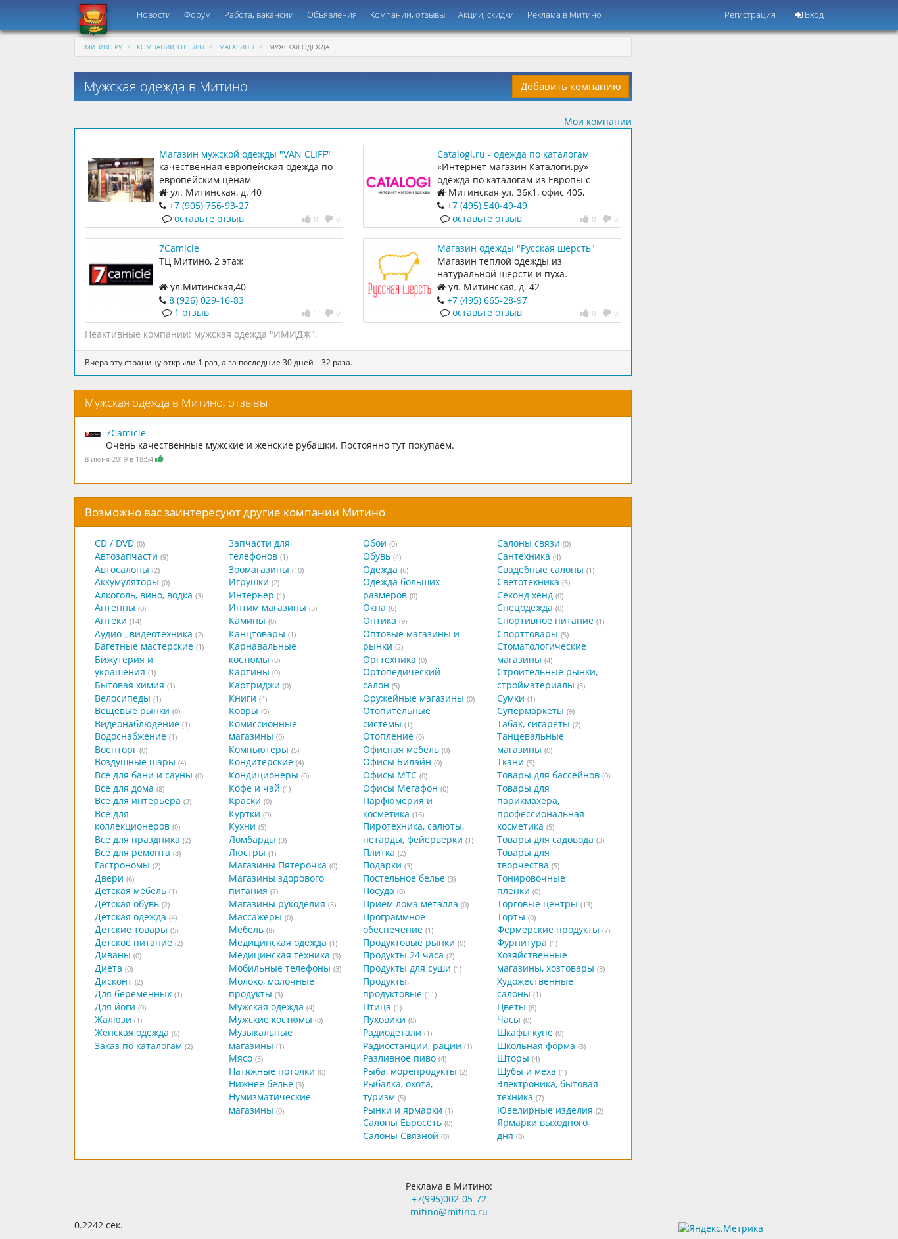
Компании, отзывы (407, 14)
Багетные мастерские (144, 646)
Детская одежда (130, 917)
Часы (509, 1019)
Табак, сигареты (533, 723)
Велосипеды (123, 698)
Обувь (376, 556)
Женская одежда (132, 1032)
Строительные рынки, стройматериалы (547, 678)
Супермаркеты (530, 710)
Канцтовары (257, 633)
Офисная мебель (401, 749)
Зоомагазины (259, 569)
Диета (108, 968)
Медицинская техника (279, 955)
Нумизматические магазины (270, 1103)
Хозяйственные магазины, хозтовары (545, 961)
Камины (247, 620)
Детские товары (131, 929)
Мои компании (598, 121)
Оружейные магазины (413, 698)
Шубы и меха (526, 1071)
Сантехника (523, 556)
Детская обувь (127, 903)
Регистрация (750, 14)
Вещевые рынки (132, 710)
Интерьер (251, 595)
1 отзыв (191, 312)
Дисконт (113, 981)
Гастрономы (122, 865)
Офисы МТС (390, 775)
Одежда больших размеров (401, 588)
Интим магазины (267, 607)
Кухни (242, 826)
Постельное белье (404, 878)
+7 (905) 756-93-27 (209, 205)
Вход (813, 14)
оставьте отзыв (209, 218)
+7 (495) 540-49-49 (487, 205)
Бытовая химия (129, 685)
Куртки (244, 813)
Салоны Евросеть (402, 1122)
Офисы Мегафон (400, 788)
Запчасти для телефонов (259, 549)
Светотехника (528, 581)
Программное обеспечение (394, 923)
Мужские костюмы (270, 1019)
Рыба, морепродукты (410, 1071)
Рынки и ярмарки (402, 1110)
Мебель (246, 929)
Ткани (510, 761)
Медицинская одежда (278, 942)
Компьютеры (259, 749)
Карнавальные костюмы (262, 652)
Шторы (513, 1058)
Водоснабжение (130, 736)
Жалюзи (113, 1019)
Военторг (116, 749)
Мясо (240, 1058)
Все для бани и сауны (144, 775)
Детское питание (133, 942)
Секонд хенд (525, 595)
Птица (377, 1007)
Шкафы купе (525, 1032)
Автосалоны (122, 569)
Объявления (332, 14)
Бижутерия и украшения (124, 666)
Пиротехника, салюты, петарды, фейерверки (413, 832)
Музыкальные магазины (261, 1039)
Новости (154, 14)
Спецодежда (525, 607)
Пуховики (384, 1019)
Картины (249, 671)
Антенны (115, 607)
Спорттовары (527, 633)
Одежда (380, 569)
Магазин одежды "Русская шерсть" (516, 248)
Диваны (113, 955)
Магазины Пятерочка (278, 865)
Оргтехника (389, 659)
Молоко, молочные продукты (271, 988)
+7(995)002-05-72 (449, 1198)
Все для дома (124, 788)
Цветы (511, 1007)
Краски (245, 800)
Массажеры (255, 917)
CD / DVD (114, 543)
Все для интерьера (138, 800)
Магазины (236, 46)
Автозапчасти (126, 556)
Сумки (511, 698)
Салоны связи (528, 543)
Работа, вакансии (259, 14)
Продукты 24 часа (403, 955)
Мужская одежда (266, 1007)
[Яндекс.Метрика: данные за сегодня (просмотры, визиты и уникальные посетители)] (720, 1228)
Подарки (382, 865)
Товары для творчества (523, 859)
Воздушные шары (135, 761)
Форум (197, 14)
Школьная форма (536, 1045)
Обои (375, 543)
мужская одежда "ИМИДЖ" (254, 334)
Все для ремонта (132, 852)
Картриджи (254, 685)
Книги (242, 698)
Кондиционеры (263, 775)
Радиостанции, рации (412, 1045)
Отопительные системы (397, 717)
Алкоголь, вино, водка (144, 595)
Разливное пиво (399, 1058)
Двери (109, 878)
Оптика (379, 620)
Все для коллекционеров (132, 820)
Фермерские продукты (548, 929)
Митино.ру (103, 46)
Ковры (243, 710)
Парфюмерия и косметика (398, 807)
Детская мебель (130, 890)
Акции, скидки (486, 14)
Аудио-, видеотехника (144, 633)
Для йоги (115, 1007)
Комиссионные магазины (263, 730)
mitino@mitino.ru (449, 1211)
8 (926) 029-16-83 (206, 300)
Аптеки (111, 620)
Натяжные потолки (272, 1071)
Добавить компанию (571, 86)
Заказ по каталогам (138, 1045)
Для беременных (133, 993)
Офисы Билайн (397, 761)
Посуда (378, 890)
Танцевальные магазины (530, 742)
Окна (374, 607)
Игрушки (249, 581)
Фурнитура (522, 942)
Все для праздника (137, 839)
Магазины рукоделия (277, 903)
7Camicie (179, 248)
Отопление (388, 736)
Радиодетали (392, 1032)
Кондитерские (261, 761)
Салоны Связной (400, 1135)
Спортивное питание (545, 620)
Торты (511, 917)
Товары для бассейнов (548, 775)
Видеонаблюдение (137, 723)
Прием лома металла (410, 903)
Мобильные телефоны (280, 968)
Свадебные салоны (540, 569)
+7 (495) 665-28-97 (487, 300)
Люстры (247, 852)
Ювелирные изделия (545, 1110)
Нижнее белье (261, 1083)
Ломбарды (252, 839)
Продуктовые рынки (409, 942)
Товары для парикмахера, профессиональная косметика (540, 807)
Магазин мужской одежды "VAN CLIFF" (245, 154)
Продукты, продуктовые (392, 988)
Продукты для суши (407, 968)
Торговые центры (537, 903)
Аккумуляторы (127, 581)
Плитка (379, 852)
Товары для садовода (545, 839)
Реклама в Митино (564, 14)
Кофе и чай (254, 788)
